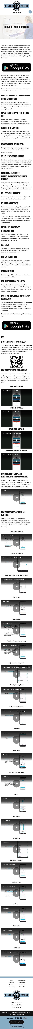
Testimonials (21, 982)
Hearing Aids (21, 980)
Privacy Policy (5, 1012)
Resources (22, 985)
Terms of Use (15, 1012)
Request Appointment (16, 1026)
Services (11, 985)
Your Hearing (11, 987)
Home (11, 980)
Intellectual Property (25, 1012)
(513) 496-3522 (16, 1007)
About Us (11, 982)
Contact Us (22, 987)
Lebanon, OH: (11, 1018)
